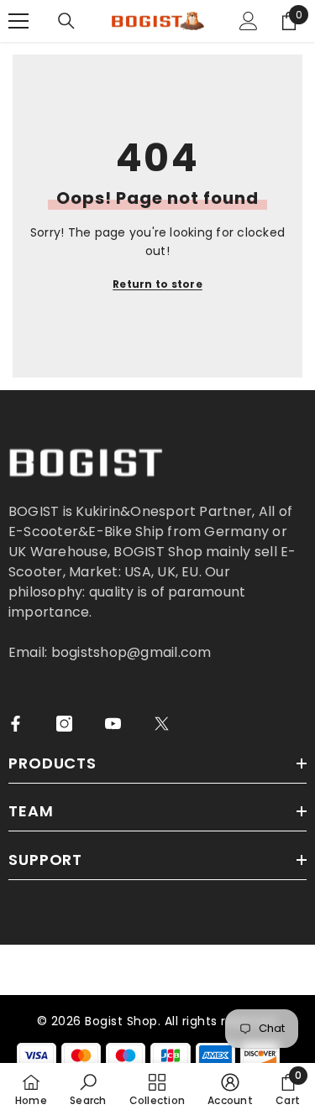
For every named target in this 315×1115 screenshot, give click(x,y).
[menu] (18, 21)
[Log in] (248, 21)
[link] (88, 1089)
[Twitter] (162, 724)
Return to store (157, 284)
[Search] (66, 21)
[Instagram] (64, 724)
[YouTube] (113, 724)
